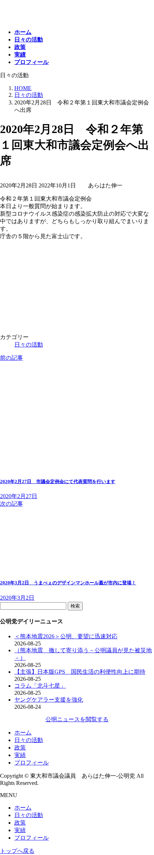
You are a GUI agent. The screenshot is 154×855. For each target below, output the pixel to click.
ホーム (23, 732)
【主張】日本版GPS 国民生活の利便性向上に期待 (79, 672)
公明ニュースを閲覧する (77, 719)
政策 (20, 748)
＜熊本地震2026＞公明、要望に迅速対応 (65, 636)
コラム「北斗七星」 (40, 686)
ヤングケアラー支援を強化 (48, 700)
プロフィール (31, 763)
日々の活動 (28, 344)
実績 (20, 755)
